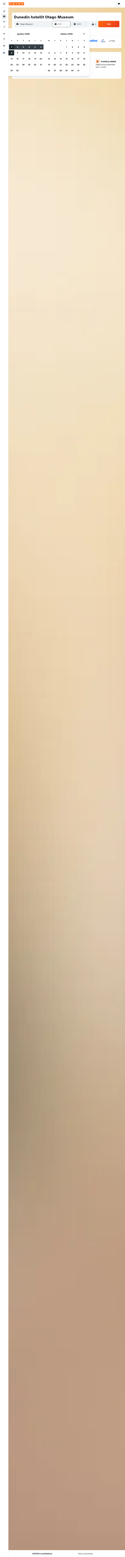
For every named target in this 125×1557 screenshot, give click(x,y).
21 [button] (61, 64)
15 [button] (12, 58)
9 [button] (17, 53)
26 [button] (35, 64)
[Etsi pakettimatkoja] (4, 26)
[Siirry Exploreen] (4, 33)
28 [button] (61, 70)
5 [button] (35, 47)
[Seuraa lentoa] (4, 38)
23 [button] (17, 64)
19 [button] (35, 58)
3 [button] (23, 47)
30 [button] (17, 70)
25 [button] (29, 64)
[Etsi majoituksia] (4, 16)
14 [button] (61, 58)
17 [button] (23, 58)
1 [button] (11, 47)
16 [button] (17, 58)
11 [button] (29, 53)
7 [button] (60, 53)
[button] (4, 3)
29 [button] (11, 70)
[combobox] (35, 24)
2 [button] (17, 47)
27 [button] (41, 64)
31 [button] (78, 70)
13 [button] (41, 53)
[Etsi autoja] (4, 21)
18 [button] (29, 58)
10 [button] (23, 53)
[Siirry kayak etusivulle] (16, 3)
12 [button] (35, 53)
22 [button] (11, 64)
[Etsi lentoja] (4, 11)
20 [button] (41, 58)
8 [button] (11, 53)
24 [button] (23, 64)
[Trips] (4, 45)
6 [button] (41, 47)
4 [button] (29, 47)
